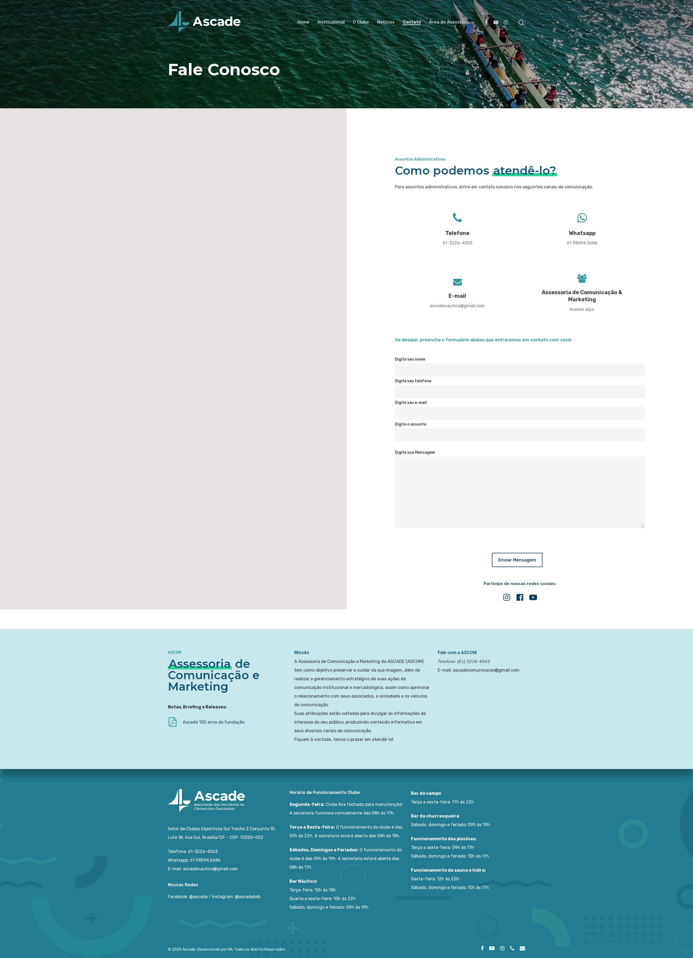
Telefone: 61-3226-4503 (193, 851)
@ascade (198, 896)
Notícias (386, 22)
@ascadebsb (247, 896)
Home (303, 22)
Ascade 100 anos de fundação (213, 722)
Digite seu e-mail (411, 402)
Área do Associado (449, 22)
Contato (412, 22)
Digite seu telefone (413, 381)
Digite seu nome (410, 359)
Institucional (331, 22)
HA (230, 949)
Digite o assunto (410, 424)
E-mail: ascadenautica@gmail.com (203, 868)
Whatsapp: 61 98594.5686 (194, 860)
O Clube (361, 22)
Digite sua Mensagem (415, 452)
